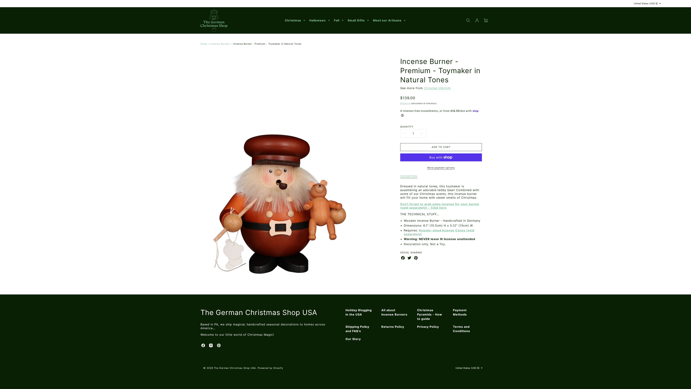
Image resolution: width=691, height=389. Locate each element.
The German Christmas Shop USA (258, 312)
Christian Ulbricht (437, 88)
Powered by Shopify (270, 368)
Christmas (293, 20)
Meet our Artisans (387, 20)
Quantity (407, 126)
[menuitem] (295, 20)
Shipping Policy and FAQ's (357, 329)
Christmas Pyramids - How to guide (429, 314)
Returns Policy (392, 326)
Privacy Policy (428, 326)
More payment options (441, 167)
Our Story (353, 339)
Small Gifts (356, 20)
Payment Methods (460, 312)
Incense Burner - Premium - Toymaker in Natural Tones (267, 44)
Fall (336, 20)
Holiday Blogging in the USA (359, 312)
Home (203, 44)
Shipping (405, 103)
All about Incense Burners (394, 312)
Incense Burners (220, 44)
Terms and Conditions (461, 329)
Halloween (317, 20)
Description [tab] (408, 176)
